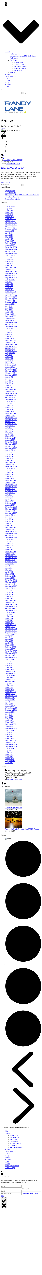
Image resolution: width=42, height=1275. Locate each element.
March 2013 (9, 525)
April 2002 (9, 736)
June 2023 (9, 284)
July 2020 (8, 355)
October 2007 (10, 655)
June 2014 (9, 497)
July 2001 (8, 751)
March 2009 (9, 623)
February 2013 (10, 527)
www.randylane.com (14, 779)
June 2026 (9, 211)
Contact (8, 84)
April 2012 (9, 548)
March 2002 (9, 738)
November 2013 (11, 509)
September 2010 (11, 586)
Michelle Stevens (20, 68)
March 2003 (9, 722)
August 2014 (10, 493)
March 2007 (9, 669)
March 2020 (9, 363)
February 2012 (10, 552)
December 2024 (11, 247)
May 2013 (9, 521)
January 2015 (10, 483)
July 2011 (8, 566)
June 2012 (9, 543)
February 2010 (10, 600)
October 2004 (10, 698)
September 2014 (11, 491)
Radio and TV (15, 54)
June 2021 (9, 332)
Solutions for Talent (12, 1166)
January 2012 (10, 554)
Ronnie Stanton (15, 1143)
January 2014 (10, 505)
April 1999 (9, 763)
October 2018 (10, 397)
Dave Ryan (18, 70)
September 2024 (11, 253)
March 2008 (9, 645)
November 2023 (11, 273)
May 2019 (9, 383)
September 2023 (11, 278)
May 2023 (9, 286)
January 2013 (10, 529)
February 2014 (10, 503)
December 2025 (11, 223)
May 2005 (9, 688)
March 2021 (9, 338)
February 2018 (10, 414)
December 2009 (11, 604)
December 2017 (11, 418)
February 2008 (10, 647)
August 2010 (10, 588)
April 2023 (9, 288)
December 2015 (11, 466)
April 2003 (9, 720)
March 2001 (9, 759)
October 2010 (10, 584)
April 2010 (9, 596)
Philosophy (14, 58)
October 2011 (10, 560)
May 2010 (9, 594)
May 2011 (9, 570)
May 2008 (9, 641)
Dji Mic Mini (10, 191)
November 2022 (11, 298)
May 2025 (9, 237)
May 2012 (9, 545)
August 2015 (10, 468)
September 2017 (11, 424)
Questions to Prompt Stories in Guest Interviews (22, 195)
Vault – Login (10, 1168)
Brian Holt (13, 1145)
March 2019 (9, 387)
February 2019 (10, 389)
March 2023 (9, 290)
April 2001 (9, 757)
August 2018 (10, 401)
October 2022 (10, 300)
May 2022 (9, 310)
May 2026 (9, 213)
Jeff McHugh (19, 64)
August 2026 (10, 207)
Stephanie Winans (20, 66)
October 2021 (10, 324)
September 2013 (11, 513)
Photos (12, 72)
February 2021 (10, 340)
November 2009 (11, 606)
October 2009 (10, 608)
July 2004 (8, 702)
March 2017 (9, 436)
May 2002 (9, 734)
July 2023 (8, 282)
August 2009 (10, 612)
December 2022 (11, 296)
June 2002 (9, 732)
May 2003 (9, 718)
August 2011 (9, 564)
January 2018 (10, 416)
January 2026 (10, 221)
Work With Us (10, 76)
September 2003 (11, 710)
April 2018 (9, 409)
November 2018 (11, 395)
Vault (7, 87)
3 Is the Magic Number (13, 808)
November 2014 (11, 487)
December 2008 (11, 629)
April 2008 (9, 643)
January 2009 (10, 627)
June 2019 (9, 381)
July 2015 (8, 470)
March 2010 (9, 598)
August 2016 (10, 450)
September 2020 (11, 351)
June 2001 (9, 753)
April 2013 (9, 523)
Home (3, 128)
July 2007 (8, 661)
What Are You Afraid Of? (13, 168)
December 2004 (11, 696)
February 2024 (10, 267)
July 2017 (8, 428)
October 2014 (10, 489)
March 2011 (9, 574)
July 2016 (8, 452)
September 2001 (11, 746)
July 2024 (8, 257)
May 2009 (9, 619)
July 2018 (8, 403)
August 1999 (10, 761)
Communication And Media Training (23, 56)
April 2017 (9, 434)
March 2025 (9, 241)
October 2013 (10, 511)
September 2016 (11, 448)
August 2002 (10, 730)
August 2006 (10, 675)
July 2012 (8, 541)
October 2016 (10, 446)
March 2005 (9, 690)
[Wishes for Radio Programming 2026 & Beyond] (13, 827)
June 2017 (9, 430)
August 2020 (10, 353)
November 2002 (11, 728)
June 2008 (9, 639)
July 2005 (8, 684)
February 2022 (10, 316)
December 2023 (11, 271)
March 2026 (9, 217)
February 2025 (10, 243)
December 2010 (11, 580)
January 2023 (10, 294)
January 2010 (10, 602)
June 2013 (9, 519)
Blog (7, 82)
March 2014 (9, 501)
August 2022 (10, 304)
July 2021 (8, 330)
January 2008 (10, 649)
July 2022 (8, 306)
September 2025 (11, 229)
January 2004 (10, 706)
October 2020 (10, 349)
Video (7, 80)
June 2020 (9, 357)
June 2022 (9, 308)
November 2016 (11, 444)
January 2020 (10, 367)
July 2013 (8, 517)
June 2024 (9, 259)
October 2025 (10, 227)
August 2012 (10, 539)
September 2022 (11, 302)
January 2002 (10, 742)
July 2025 (8, 233)
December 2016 (11, 442)
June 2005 (9, 686)
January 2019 (10, 391)
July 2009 (8, 615)
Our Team (13, 60)
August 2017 (10, 426)
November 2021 (11, 322)
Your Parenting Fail (12, 197)
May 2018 (9, 407)
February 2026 (10, 219)
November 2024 (11, 249)
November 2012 (11, 533)
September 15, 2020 (13, 164)
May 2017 (9, 432)
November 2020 (11, 347)
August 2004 (10, 700)
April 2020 (9, 361)
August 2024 (10, 255)
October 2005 (10, 681)
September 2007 (11, 657)
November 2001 (11, 744)
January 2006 (10, 679)
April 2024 (9, 263)
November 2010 (11, 582)
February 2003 (10, 724)
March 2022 (9, 314)
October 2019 (10, 373)
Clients (7, 74)
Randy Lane (18, 62)
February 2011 (10, 576)
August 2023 (10, 280)
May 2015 (9, 474)
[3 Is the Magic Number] (13, 806)
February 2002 (10, 740)
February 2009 (10, 625)
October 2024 (10, 251)
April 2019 (9, 385)
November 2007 (11, 653)
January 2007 (10, 671)
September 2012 (11, 537)
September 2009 (11, 610)
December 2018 (11, 393)
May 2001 (9, 755)
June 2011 (9, 568)
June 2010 (9, 592)
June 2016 (9, 454)
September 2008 (11, 633)
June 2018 (9, 405)
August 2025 (10, 231)
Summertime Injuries (12, 199)
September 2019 (11, 375)
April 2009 (9, 621)
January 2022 (10, 318)
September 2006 (11, 673)
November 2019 (11, 371)
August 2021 (10, 328)
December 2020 (11, 345)
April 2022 (9, 312)
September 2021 (11, 326)
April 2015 (9, 476)
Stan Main (13, 1139)
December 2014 (11, 485)
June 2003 (9, 716)
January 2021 (10, 343)
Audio (7, 78)
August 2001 (10, 748)
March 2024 (9, 265)
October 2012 (10, 535)
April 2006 (9, 677)
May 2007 (9, 665)
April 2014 (9, 499)
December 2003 (11, 708)
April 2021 (9, 336)
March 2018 (9, 412)
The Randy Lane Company (13, 160)
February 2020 (10, 365)
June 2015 (9, 472)
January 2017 (10, 440)
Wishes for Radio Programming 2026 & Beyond (22, 829)
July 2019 (8, 379)
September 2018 (11, 399)
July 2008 (8, 637)
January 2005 (10, 694)
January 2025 (10, 245)
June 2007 (9, 663)
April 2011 (9, 572)
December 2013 (11, 507)
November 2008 (11, 631)
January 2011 (10, 578)
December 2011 (11, 556)
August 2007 (10, 659)
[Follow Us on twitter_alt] (5, 784)
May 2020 (9, 359)
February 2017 (10, 438)
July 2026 (8, 209)
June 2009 (9, 617)
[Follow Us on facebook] (2, 784)
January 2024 (10, 269)
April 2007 (9, 667)
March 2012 (9, 550)
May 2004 (9, 704)
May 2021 (9, 334)
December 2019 (11, 369)
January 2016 (10, 464)
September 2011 (11, 562)
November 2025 (11, 225)
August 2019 (10, 377)
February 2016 (10, 462)
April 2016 (9, 458)
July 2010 (8, 590)
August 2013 (10, 515)
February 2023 (10, 292)
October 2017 (10, 422)
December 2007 (11, 651)
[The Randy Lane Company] (17, 115)
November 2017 (11, 420)
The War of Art (10, 193)
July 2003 (8, 714)
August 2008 (10, 635)
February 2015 (10, 481)
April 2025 (9, 239)
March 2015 (9, 479)
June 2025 (9, 235)
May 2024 (9, 261)
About (7, 52)
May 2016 (9, 456)
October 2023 (10, 276)
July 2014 (8, 495)
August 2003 (10, 712)
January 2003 (10, 726)
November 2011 (11, 558)
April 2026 (9, 215)
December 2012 (11, 531)
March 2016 (9, 460)
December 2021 (11, 320)
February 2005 (10, 692)
